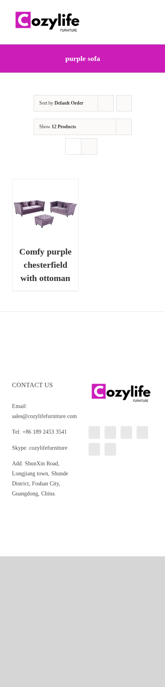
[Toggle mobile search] (135, 12)
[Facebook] (110, 432)
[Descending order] (124, 103)
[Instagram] (126, 432)
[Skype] (94, 449)
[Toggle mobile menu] (150, 12)
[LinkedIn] (94, 432)
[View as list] (89, 146)
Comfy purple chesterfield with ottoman (45, 265)
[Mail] (110, 449)
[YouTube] (142, 432)
